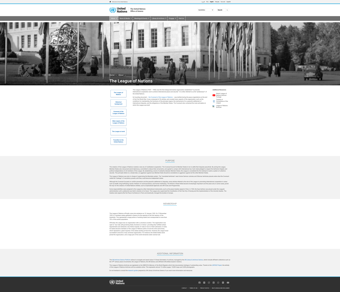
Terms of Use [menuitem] (193, 288)
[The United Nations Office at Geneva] (112, 10)
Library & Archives (158, 18)
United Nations (122, 10)
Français (217, 1)
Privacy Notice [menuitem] (204, 288)
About (113, 18)
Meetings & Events (140, 18)
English (212, 1)
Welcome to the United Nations (120, 1)
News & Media (125, 18)
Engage (171, 18)
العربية (203, 1)
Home (111, 75)
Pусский (223, 1)
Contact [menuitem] (184, 288)
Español (229, 1)
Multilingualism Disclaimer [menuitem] (220, 288)
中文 (207, 1)
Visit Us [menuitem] (181, 18)
